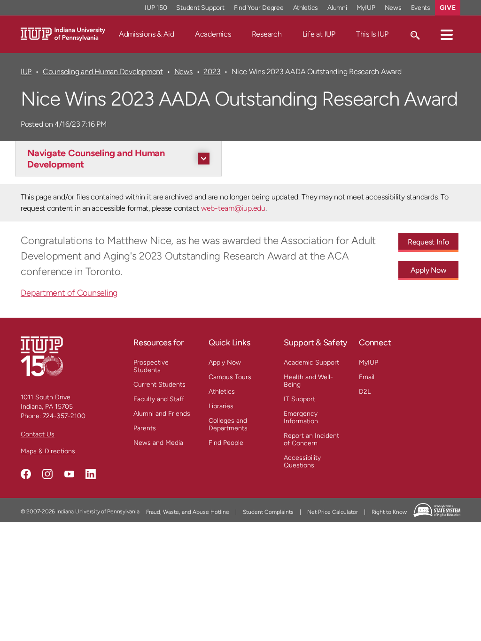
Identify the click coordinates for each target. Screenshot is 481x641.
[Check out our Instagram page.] (47, 474)
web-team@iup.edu (233, 208)
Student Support (200, 8)
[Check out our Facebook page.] (26, 474)
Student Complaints (268, 512)
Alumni (337, 8)
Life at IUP (319, 34)
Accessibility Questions (302, 461)
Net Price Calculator (332, 512)
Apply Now (429, 270)
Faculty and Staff (158, 399)
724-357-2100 (64, 416)
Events (421, 8)
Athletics (305, 8)
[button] (447, 34)
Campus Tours (230, 377)
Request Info (428, 241)
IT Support (299, 399)
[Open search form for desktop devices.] (414, 34)
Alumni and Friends (161, 414)
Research (267, 34)
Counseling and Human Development (103, 71)
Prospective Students (151, 366)
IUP (26, 71)
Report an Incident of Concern (311, 439)
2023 (211, 71)
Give (448, 8)
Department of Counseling (69, 293)
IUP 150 (156, 8)
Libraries (221, 406)
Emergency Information (301, 417)
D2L (365, 392)
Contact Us (37, 434)
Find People (226, 443)
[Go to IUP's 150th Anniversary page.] (42, 356)
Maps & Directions (48, 451)
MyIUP (366, 8)
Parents (144, 428)
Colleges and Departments (228, 424)
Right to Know (389, 512)
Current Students (159, 385)
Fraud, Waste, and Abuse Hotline (187, 512)
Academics (213, 34)
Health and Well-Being (308, 381)
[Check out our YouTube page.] (69, 474)
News (393, 8)
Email (366, 377)
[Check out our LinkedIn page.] (90, 474)
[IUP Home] (63, 33)
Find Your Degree (259, 8)
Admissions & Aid (146, 34)
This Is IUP (372, 34)
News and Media (158, 443)
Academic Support (311, 362)
